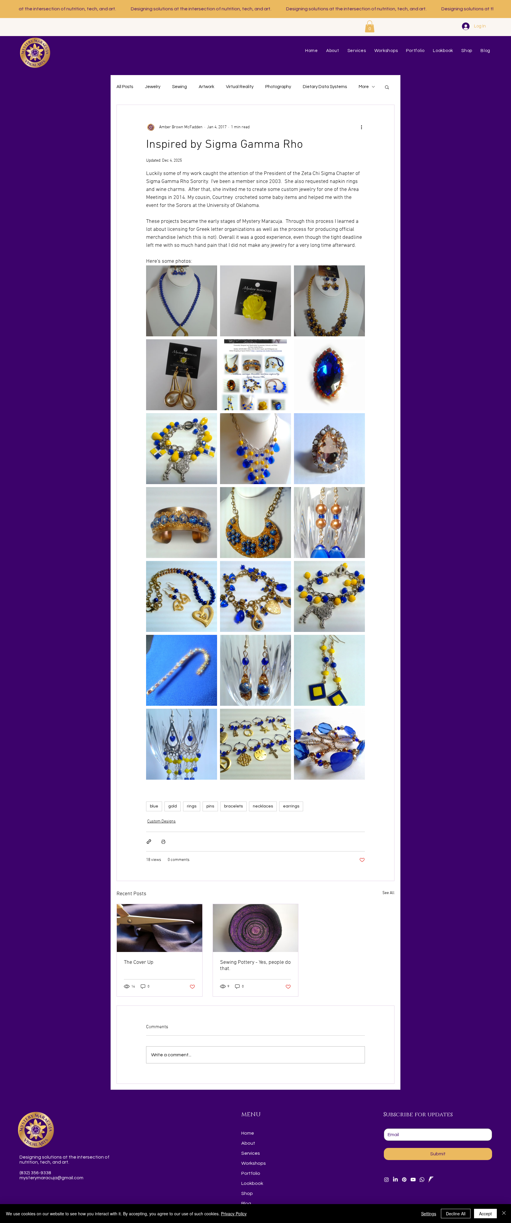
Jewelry (152, 87)
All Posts (125, 87)
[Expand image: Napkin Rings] (329, 744)
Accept (485, 1213)
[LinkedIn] (395, 1180)
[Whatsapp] (422, 1180)
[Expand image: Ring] (329, 374)
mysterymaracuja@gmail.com (51, 1177)
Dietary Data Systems (325, 87)
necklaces (263, 806)
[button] (370, 26)
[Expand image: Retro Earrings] (181, 374)
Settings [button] (428, 1213)
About (248, 1143)
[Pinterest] (404, 1180)
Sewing (179, 87)
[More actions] (361, 127)
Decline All (455, 1213)
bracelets (233, 806)
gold (172, 806)
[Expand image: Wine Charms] (255, 744)
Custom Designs (161, 821)
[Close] (503, 1213)
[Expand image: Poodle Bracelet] (181, 448)
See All (388, 893)
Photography (278, 87)
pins (210, 806)
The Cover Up (138, 962)
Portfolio (250, 1173)
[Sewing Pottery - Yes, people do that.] (255, 928)
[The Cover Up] (159, 928)
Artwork (206, 87)
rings (191, 806)
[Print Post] (163, 841)
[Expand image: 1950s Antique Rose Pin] (255, 300)
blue (154, 806)
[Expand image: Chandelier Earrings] (181, 744)
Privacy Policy (234, 1213)
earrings (291, 806)
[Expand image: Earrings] (329, 522)
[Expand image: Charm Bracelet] (255, 596)
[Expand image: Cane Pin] (181, 670)
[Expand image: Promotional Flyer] (255, 374)
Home (247, 1133)
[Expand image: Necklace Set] (181, 300)
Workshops (253, 1163)
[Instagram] (386, 1180)
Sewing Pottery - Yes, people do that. (255, 965)
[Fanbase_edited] (431, 1180)
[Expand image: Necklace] (255, 448)
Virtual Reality (239, 87)
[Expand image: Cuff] (181, 522)
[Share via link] (149, 841)
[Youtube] (413, 1180)
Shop (247, 1193)
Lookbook (252, 1183)
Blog (246, 1203)
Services (250, 1153)
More (364, 87)
